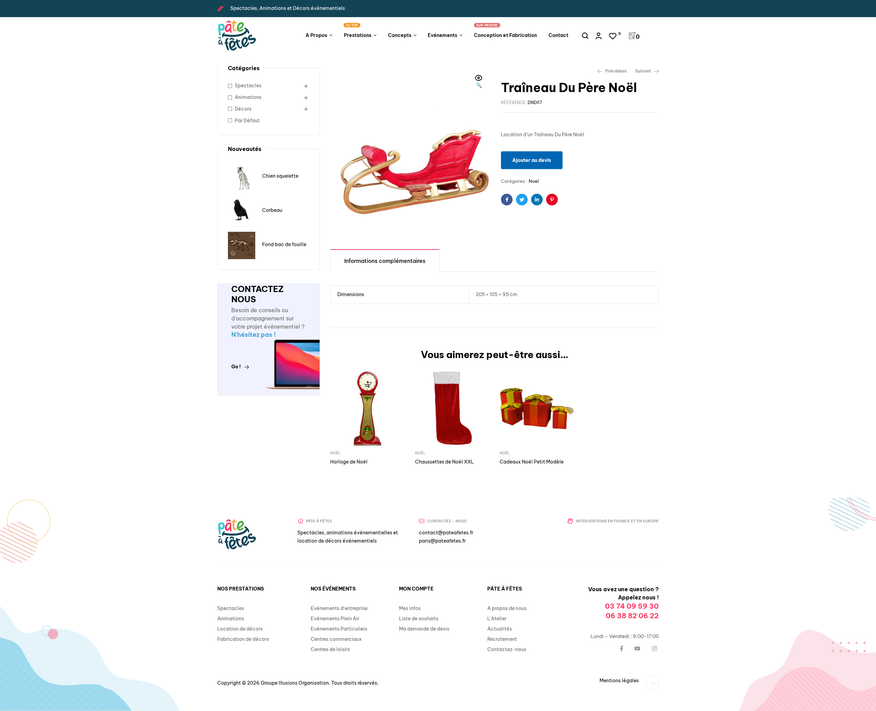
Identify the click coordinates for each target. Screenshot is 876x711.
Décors (243, 109)
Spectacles (248, 85)
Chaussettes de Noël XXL (444, 462)
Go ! (236, 367)
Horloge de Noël (349, 462)
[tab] (384, 260)
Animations (248, 97)
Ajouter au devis (531, 160)
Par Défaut (247, 120)
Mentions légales (619, 680)
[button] (479, 82)
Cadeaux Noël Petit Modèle (532, 462)
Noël (534, 181)
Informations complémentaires (384, 260)
